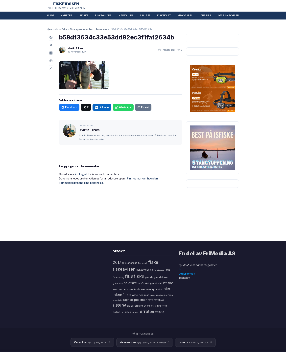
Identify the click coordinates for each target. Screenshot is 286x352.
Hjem (50, 15)
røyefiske (159, 300)
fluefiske (134, 276)
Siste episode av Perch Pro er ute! (88, 29)
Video (128, 312)
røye (150, 300)
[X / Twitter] (51, 45)
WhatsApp (125, 107)
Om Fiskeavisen (228, 15)
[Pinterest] (51, 61)
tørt (122, 312)
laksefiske (122, 294)
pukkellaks (117, 300)
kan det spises (126, 289)
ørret (144, 311)
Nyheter (66, 15)
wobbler (135, 312)
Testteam (184, 277)
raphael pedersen (135, 299)
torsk (164, 305)
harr (121, 283)
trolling (116, 312)
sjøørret (119, 305)
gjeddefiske (161, 277)
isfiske (168, 283)
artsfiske (132, 262)
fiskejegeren (159, 270)
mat (146, 295)
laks (166, 288)
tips (159, 305)
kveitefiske (146, 289)
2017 (117, 262)
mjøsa (152, 295)
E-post (145, 107)
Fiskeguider (103, 15)
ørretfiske (157, 312)
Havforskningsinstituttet (150, 283)
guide (115, 283)
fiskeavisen (124, 269)
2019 (124, 263)
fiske (153, 262)
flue (168, 269)
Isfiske (83, 15)
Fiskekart (164, 15)
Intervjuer (125, 15)
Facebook (71, 107)
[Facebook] (51, 37)
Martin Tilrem (76, 48)
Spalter (145, 15)
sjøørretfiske (135, 305)
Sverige (148, 305)
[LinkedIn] (51, 53)
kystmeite (157, 289)
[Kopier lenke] (51, 69)
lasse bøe (137, 295)
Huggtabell (186, 15)
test (154, 306)
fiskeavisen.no (144, 269)
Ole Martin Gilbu (164, 295)
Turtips (205, 15)
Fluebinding (118, 277)
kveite (137, 289)
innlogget (81, 174)
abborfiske (61, 29)
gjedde (149, 277)
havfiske (130, 283)
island (115, 289)
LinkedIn (104, 107)
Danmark (142, 263)
